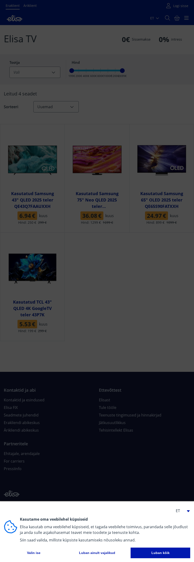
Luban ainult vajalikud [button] (97, 553)
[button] (180, 510)
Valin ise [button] (33, 553)
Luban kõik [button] (160, 553)
